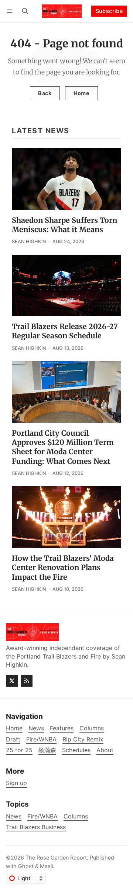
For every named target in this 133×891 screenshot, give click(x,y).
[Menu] (11, 11)
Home (82, 93)
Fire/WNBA (42, 816)
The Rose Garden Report (56, 857)
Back (44, 93)
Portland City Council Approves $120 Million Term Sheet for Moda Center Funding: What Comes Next (63, 447)
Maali (46, 866)
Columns (76, 816)
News (13, 816)
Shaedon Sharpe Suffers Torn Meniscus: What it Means (64, 225)
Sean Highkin (29, 241)
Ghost (26, 866)
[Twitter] (12, 681)
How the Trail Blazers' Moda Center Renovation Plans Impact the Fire (63, 568)
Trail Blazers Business (36, 827)
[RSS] (27, 681)
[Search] (25, 11)
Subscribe (109, 11)
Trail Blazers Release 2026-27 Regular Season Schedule (65, 331)
